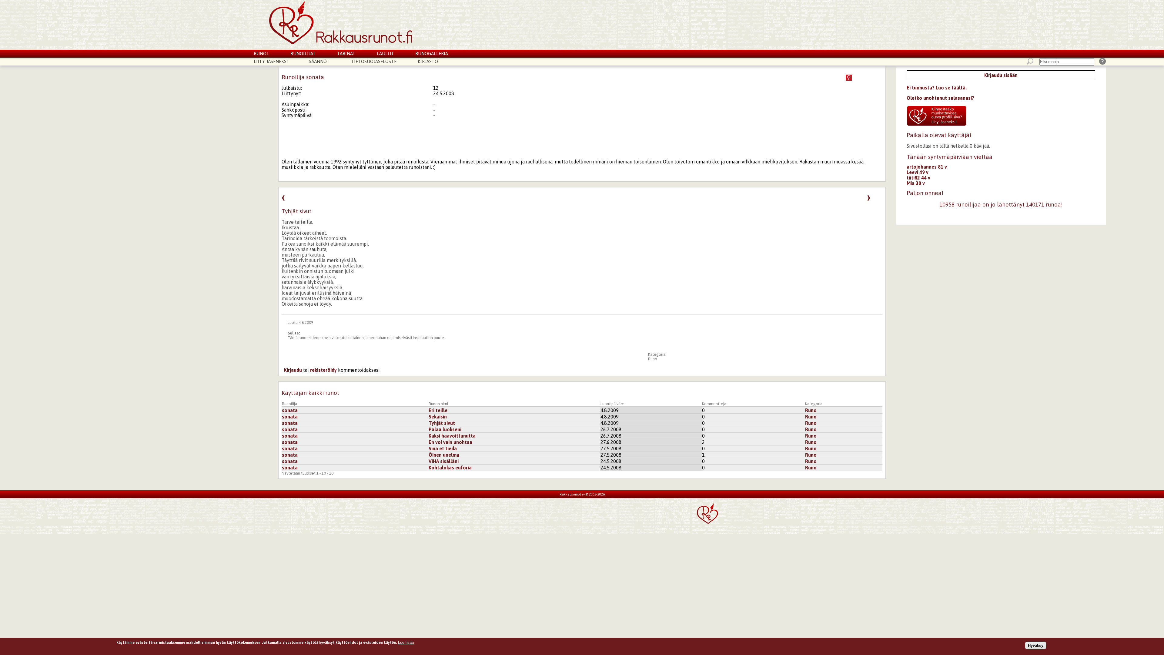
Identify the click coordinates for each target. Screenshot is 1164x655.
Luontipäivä (610, 403)
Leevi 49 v (917, 172)
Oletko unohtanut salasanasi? (940, 98)
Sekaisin (438, 416)
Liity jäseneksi (271, 61)
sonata (290, 410)
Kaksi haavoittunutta (452, 435)
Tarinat (346, 53)
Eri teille (438, 410)
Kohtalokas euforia (450, 467)
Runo (652, 359)
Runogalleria (431, 53)
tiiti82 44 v (918, 177)
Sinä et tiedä (443, 448)
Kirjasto (428, 61)
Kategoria (813, 403)
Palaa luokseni (445, 429)
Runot (261, 53)
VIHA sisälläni (444, 461)
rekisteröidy (323, 370)
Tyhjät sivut (442, 423)
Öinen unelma (444, 455)
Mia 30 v (916, 183)
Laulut (385, 53)
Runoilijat (303, 53)
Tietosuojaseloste (373, 61)
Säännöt (319, 61)
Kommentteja (714, 403)
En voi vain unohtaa (450, 442)
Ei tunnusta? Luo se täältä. (937, 87)
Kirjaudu (293, 370)
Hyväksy (1035, 645)
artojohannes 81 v (927, 167)
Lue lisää (406, 642)
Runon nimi (438, 403)
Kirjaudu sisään (1001, 75)
